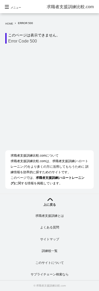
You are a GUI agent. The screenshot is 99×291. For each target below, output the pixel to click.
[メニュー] (13, 17)
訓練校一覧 (50, 251)
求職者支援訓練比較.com (70, 6)
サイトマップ (49, 239)
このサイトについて (49, 263)
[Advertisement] (49, 98)
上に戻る (49, 204)
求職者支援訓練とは (49, 216)
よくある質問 (49, 227)
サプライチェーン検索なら (50, 274)
